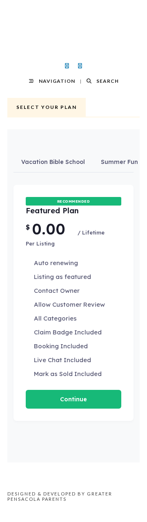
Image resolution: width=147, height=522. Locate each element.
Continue (73, 399)
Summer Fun (119, 162)
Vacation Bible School (53, 162)
